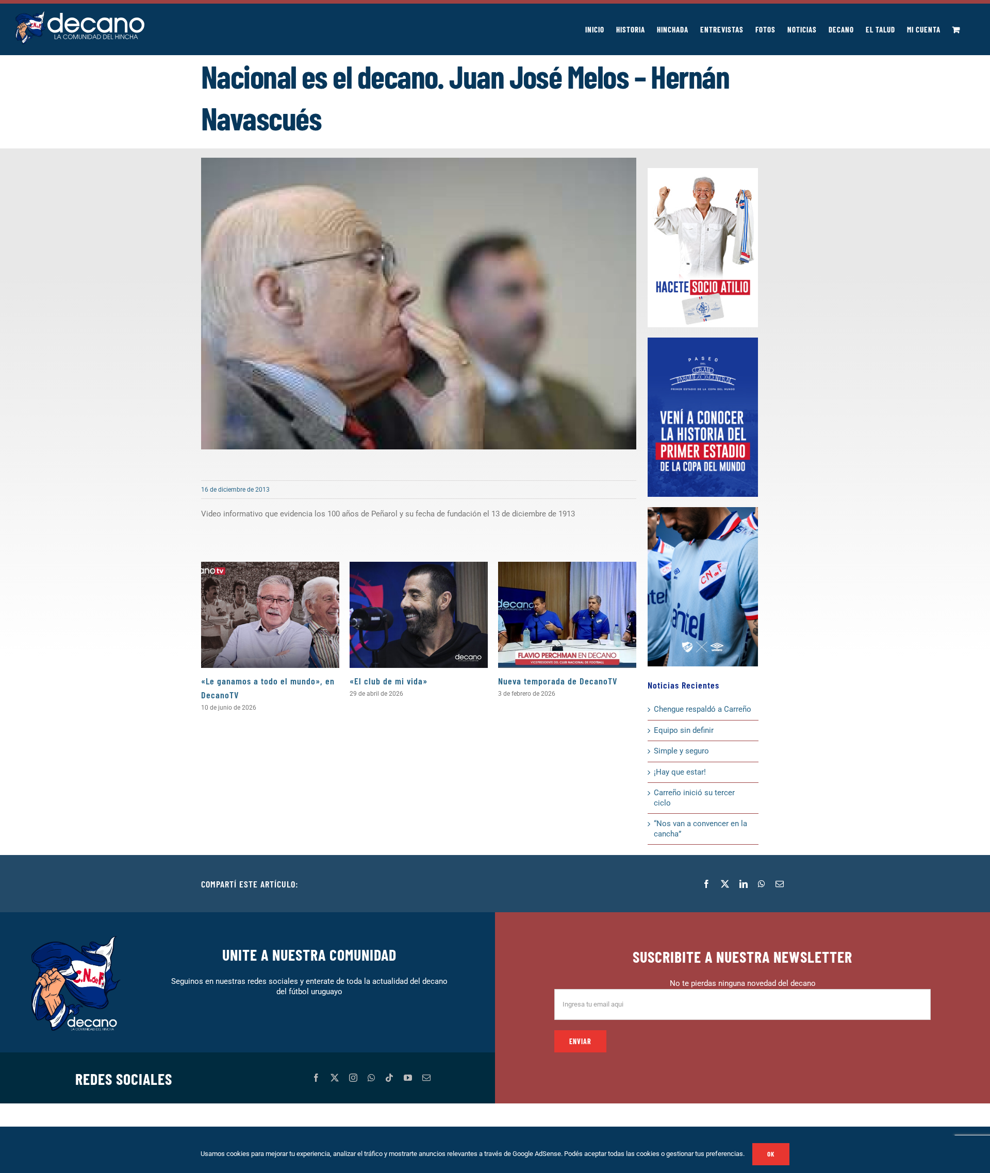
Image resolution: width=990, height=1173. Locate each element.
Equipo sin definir (684, 730)
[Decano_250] (703, 510)
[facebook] (316, 1078)
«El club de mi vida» (388, 680)
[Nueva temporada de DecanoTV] (567, 614)
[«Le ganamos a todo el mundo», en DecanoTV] (270, 614)
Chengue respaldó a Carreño (702, 709)
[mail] (426, 1078)
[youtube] (408, 1078)
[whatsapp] (371, 1078)
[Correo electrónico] (779, 884)
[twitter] (335, 1078)
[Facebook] (706, 884)
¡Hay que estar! (680, 772)
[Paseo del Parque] (703, 341)
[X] (725, 884)
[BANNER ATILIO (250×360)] (703, 171)
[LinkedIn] (743, 884)
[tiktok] (389, 1078)
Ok (770, 1154)
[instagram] (353, 1078)
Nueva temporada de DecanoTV (557, 680)
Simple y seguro (681, 751)
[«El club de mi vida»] (419, 614)
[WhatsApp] (761, 884)
